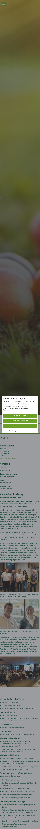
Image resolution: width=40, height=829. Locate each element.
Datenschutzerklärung (9, 431)
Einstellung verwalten (20, 421)
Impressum (22, 431)
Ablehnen (20, 426)
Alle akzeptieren (20, 416)
